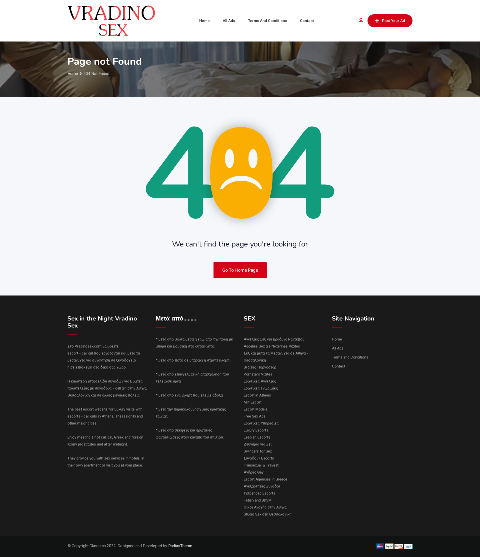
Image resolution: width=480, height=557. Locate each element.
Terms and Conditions (267, 20)
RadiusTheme (180, 546)
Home (204, 20)
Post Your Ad (393, 20)
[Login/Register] (361, 20)
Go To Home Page (240, 270)
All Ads (229, 20)
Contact (307, 20)
